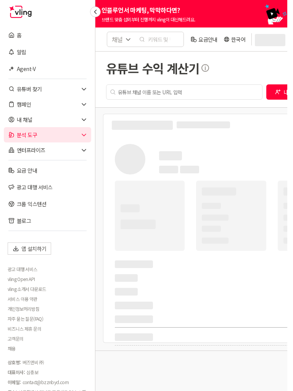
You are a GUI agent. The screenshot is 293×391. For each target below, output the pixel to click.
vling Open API (21, 279)
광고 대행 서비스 (22, 269)
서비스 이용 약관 (22, 299)
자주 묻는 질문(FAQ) (25, 319)
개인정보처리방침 (23, 309)
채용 (12, 349)
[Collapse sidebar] (95, 11)
